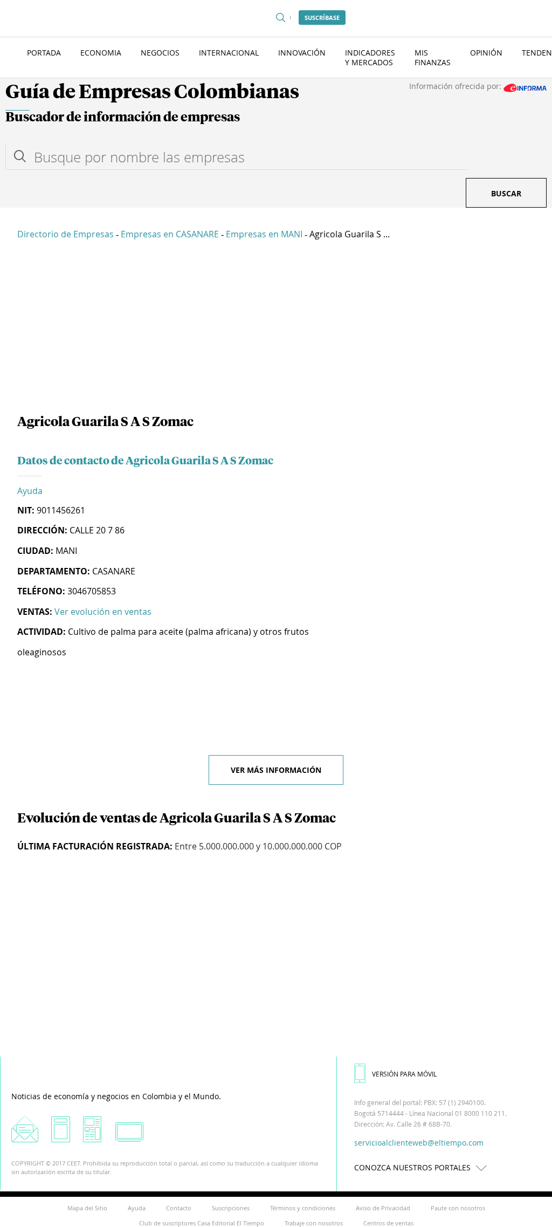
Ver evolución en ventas (102, 612)
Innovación (302, 52)
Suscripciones (231, 1208)
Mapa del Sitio (87, 1208)
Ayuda (30, 491)
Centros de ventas (388, 1223)
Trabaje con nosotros (314, 1223)
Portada (44, 52)
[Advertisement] (276, 329)
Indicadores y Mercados (370, 57)
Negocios (160, 52)
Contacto (178, 1208)
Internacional (229, 52)
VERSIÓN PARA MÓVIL (404, 1074)
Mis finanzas (433, 57)
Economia (100, 52)
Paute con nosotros (458, 1208)
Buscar (506, 193)
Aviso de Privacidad (383, 1208)
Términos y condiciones (302, 1208)
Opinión (486, 52)
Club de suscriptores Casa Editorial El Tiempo (201, 1223)
